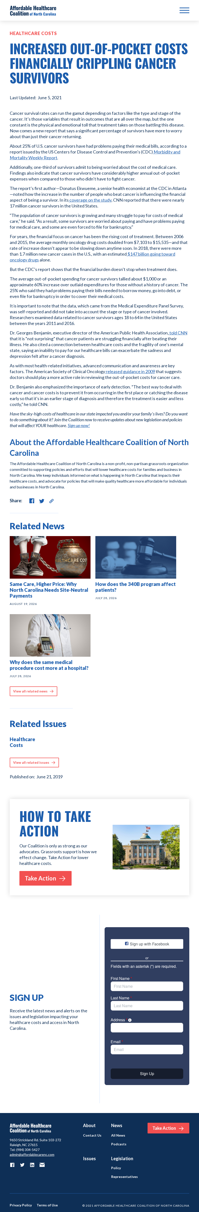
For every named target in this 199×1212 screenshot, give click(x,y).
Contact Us (92, 1135)
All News (118, 1135)
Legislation (122, 1158)
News (116, 1125)
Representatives (124, 1177)
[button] (184, 10)
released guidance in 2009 (130, 371)
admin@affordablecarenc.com (32, 1154)
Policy (116, 1168)
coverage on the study (90, 200)
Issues (89, 1158)
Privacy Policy (21, 1205)
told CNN (178, 332)
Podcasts (118, 1144)
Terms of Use (47, 1205)
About (89, 1125)
